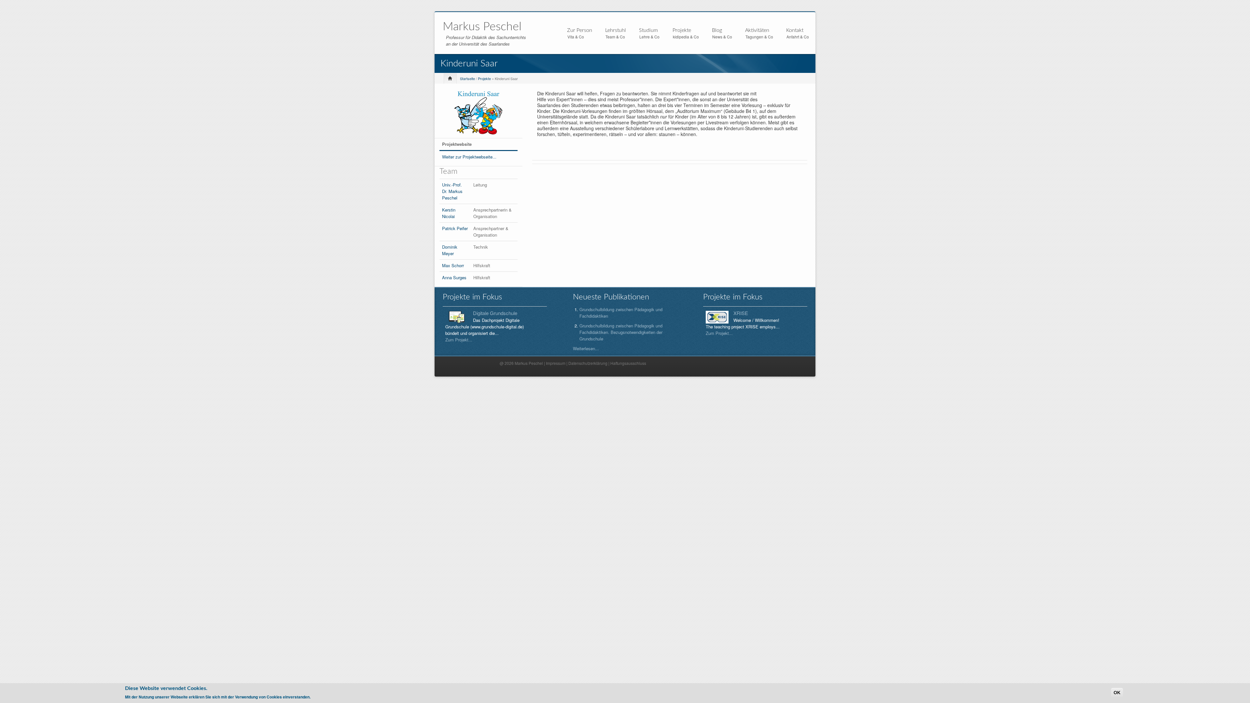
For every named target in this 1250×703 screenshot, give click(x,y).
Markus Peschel (482, 27)
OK (1117, 692)
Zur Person (579, 31)
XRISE (740, 313)
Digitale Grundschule (495, 313)
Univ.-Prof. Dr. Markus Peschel (452, 191)
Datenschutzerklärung (587, 363)
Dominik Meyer (449, 250)
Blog (717, 30)
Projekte (682, 31)
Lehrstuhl (615, 31)
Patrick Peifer (455, 228)
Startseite (467, 78)
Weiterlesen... (586, 348)
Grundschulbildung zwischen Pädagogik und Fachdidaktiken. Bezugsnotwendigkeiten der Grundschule (620, 332)
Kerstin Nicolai (448, 213)
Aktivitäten (757, 31)
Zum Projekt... (458, 340)
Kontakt (794, 30)
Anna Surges (454, 277)
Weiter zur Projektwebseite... (469, 157)
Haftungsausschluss (628, 363)
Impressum (555, 363)
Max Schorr (453, 265)
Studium (648, 31)
